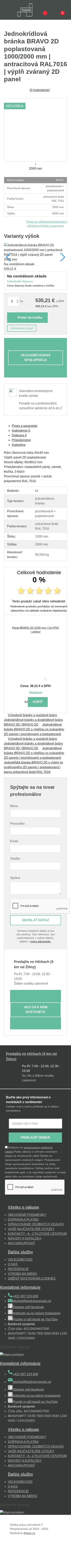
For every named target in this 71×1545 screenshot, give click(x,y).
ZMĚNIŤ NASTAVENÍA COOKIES (32, 1278)
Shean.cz (29, 1533)
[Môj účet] (56, 10)
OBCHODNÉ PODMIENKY (27, 1214)
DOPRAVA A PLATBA (23, 1219)
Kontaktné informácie (20, 1287)
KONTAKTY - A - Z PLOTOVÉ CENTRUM (37, 1233)
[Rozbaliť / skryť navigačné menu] (6, 10)
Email (14, 841)
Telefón (15, 858)
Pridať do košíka (30, 317)
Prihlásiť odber (35, 1137)
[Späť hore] (64, 1538)
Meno (14, 806)
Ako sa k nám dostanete (35, 1009)
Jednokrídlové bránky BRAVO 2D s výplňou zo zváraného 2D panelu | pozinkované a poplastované (34, 729)
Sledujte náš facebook (28, 1307)
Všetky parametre (53, 225)
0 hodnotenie (40, 90)
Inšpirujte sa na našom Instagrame (37, 1313)
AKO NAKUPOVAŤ (21, 1243)
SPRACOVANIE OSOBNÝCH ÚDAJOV (36, 1224)
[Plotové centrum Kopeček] (24, 10)
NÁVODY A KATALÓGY (25, 1238)
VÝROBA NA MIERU (22, 1273)
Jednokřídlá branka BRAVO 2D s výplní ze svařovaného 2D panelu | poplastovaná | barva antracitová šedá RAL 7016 (33, 767)
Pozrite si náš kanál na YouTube (35, 1319)
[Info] (38, 10)
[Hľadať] (15, 10)
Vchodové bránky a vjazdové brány (32, 715)
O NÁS (13, 1264)
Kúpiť (38, 702)
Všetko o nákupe (23, 1207)
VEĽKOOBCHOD (20, 1259)
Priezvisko (17, 823)
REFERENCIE (18, 1269)
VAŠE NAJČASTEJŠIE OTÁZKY (31, 1229)
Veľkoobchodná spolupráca (35, 358)
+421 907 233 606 (25, 1296)
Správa (15, 877)
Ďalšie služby (20, 1252)
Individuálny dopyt (21, 328)
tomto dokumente (40, 941)
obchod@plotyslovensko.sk (32, 1301)
